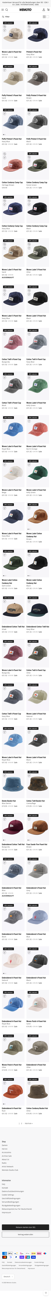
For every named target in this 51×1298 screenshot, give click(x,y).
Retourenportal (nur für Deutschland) (17, 1209)
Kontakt (5, 1188)
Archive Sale (7, 1156)
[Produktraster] (44, 16)
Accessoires (6, 1152)
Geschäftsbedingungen (11, 1198)
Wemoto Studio (11, 1282)
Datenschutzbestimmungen (13, 1191)
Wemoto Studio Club (10, 1170)
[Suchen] (7, 9)
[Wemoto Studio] (25, 10)
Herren (4, 1149)
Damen (5, 1145)
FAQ (3, 1184)
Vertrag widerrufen (25, 1234)
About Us (5, 1159)
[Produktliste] (47, 16)
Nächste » (29, 1123)
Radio (4, 1163)
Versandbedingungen (10, 1202)
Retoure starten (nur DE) (25, 1227)
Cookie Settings (8, 1195)
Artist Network (7, 1166)
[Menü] (2, 9)
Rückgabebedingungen (11, 1205)
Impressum (6, 1212)
